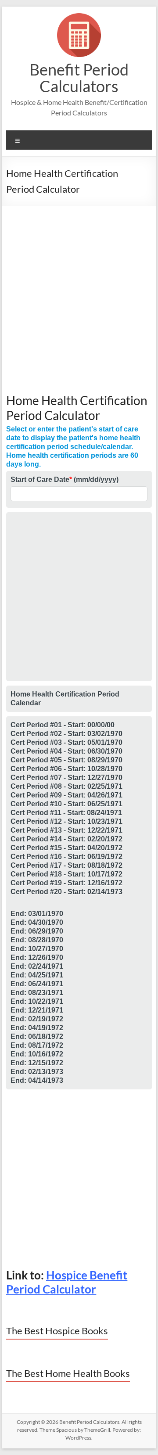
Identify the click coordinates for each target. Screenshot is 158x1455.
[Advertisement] (79, 303)
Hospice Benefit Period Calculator (66, 1282)
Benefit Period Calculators (79, 78)
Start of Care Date (64, 479)
